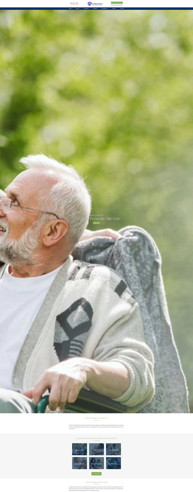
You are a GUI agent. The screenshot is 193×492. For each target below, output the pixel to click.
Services (86, 8)
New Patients (104, 8)
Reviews (95, 8)
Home (70, 8)
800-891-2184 (74, 3)
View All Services (96, 473)
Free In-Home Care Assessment (117, 5)
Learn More (96, 223)
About (77, 8)
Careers (114, 8)
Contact (122, 8)
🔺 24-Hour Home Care (74, 4)
